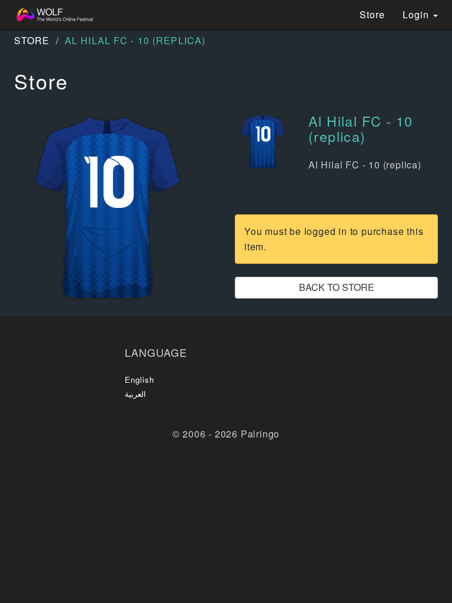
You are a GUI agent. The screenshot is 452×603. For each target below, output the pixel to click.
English (140, 379)
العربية (135, 393)
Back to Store (336, 287)
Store (372, 14)
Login (417, 14)
